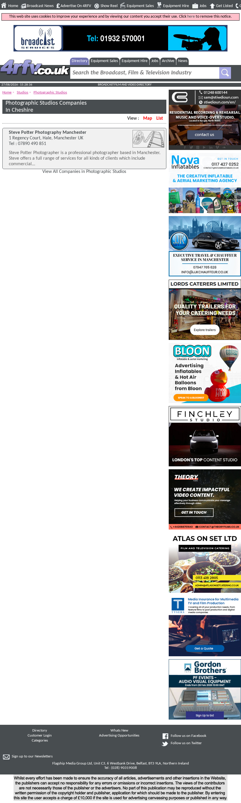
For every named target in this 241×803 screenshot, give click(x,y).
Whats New (119, 730)
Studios (22, 92)
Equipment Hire (176, 6)
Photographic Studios (50, 92)
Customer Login (40, 735)
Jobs (203, 6)
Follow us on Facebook (188, 736)
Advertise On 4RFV (76, 6)
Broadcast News (40, 6)
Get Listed (224, 6)
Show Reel (109, 6)
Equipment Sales (140, 6)
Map (147, 118)
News (182, 61)
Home (13, 6)
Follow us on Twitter (186, 743)
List (159, 118)
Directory (79, 61)
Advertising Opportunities (119, 735)
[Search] (225, 73)
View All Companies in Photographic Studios (84, 171)
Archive (168, 61)
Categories (40, 740)
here (191, 16)
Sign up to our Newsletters (32, 756)
